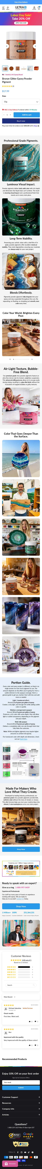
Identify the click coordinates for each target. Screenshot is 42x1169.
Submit (21, 1088)
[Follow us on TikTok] (29, 1152)
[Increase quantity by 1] (10, 114)
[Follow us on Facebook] (18, 1152)
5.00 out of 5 (26, 960)
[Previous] (6, 46)
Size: (4, 96)
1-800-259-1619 (13, 1127)
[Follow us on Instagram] (21, 1152)
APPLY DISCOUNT (21, 23)
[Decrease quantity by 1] (3, 114)
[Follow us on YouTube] (25, 1152)
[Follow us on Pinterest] (32, 1152)
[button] (7, 86)
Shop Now (21, 849)
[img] (9, 1005)
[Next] (35, 46)
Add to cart (26, 115)
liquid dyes (23, 739)
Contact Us (20, 899)
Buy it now (21, 121)
